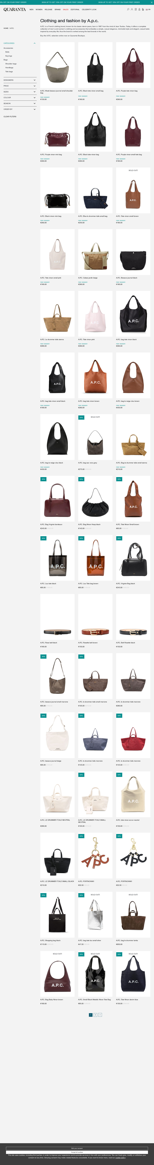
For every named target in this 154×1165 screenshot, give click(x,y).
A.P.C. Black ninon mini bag (50, 216)
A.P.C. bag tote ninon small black (52, 401)
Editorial (75, 9)
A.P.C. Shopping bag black (50, 940)
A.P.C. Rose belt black (48, 643)
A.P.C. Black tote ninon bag (88, 154)
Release (48, 9)
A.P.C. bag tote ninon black (126, 339)
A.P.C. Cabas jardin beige (87, 278)
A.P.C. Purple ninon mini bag (51, 154)
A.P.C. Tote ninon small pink (50, 278)
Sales (65, 9)
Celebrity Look (89, 9)
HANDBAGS (9, 68)
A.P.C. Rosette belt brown (88, 643)
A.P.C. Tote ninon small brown (127, 216)
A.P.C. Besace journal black (126, 278)
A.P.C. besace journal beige (50, 761)
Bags (6, 60)
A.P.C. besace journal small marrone (54, 702)
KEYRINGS (8, 56)
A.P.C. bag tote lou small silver (89, 940)
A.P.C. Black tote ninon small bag (90, 91)
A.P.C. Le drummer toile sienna (52, 339)
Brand (58, 9)
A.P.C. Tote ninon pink (86, 339)
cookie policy (120, 1158)
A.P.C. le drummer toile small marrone (92, 702)
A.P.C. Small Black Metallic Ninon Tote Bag (94, 1000)
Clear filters (10, 117)
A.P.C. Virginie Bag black (125, 583)
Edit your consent (77, 1148)
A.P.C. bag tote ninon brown (88, 401)
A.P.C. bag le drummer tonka (127, 940)
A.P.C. (12, 28)
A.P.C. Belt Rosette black (125, 643)
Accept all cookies (77, 1152)
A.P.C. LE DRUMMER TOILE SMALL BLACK (57, 881)
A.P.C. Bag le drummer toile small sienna (131, 463)
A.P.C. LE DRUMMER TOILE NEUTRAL (55, 820)
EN (149, 9)
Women (39, 9)
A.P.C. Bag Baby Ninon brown (51, 1000)
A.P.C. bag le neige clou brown (127, 401)
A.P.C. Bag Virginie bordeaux (51, 524)
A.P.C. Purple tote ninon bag (126, 91)
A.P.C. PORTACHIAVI (86, 881)
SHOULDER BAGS (10, 64)
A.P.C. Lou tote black (48, 583)
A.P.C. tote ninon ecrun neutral (127, 820)
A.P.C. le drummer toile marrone (128, 702)
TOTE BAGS (9, 71)
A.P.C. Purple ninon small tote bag (129, 154)
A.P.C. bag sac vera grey (87, 463)
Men (31, 9)
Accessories (8, 48)
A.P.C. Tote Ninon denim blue (127, 1000)
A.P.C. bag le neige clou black (51, 463)
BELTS (7, 52)
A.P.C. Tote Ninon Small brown (127, 524)
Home (6, 28)
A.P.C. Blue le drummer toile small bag (92, 216)
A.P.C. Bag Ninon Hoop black (89, 524)
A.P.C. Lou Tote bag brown (88, 583)
